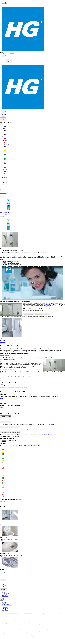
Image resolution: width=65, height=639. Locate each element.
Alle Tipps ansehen (3, 501)
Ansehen (2, 196)
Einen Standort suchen (12, 440)
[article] (32, 202)
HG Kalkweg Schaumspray (49, 304)
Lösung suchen (2, 52)
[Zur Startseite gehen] (32, 29)
